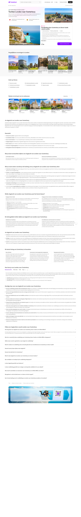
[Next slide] (72, 52)
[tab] (8, 270)
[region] (24, 35)
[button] (12, 5)
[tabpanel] (40, 277)
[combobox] (30, 2)
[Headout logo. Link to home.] (12, 2)
